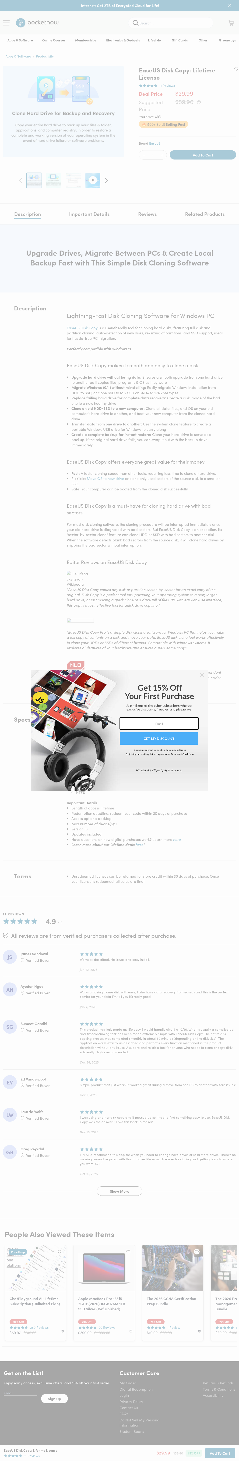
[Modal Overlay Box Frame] (119, 730)
